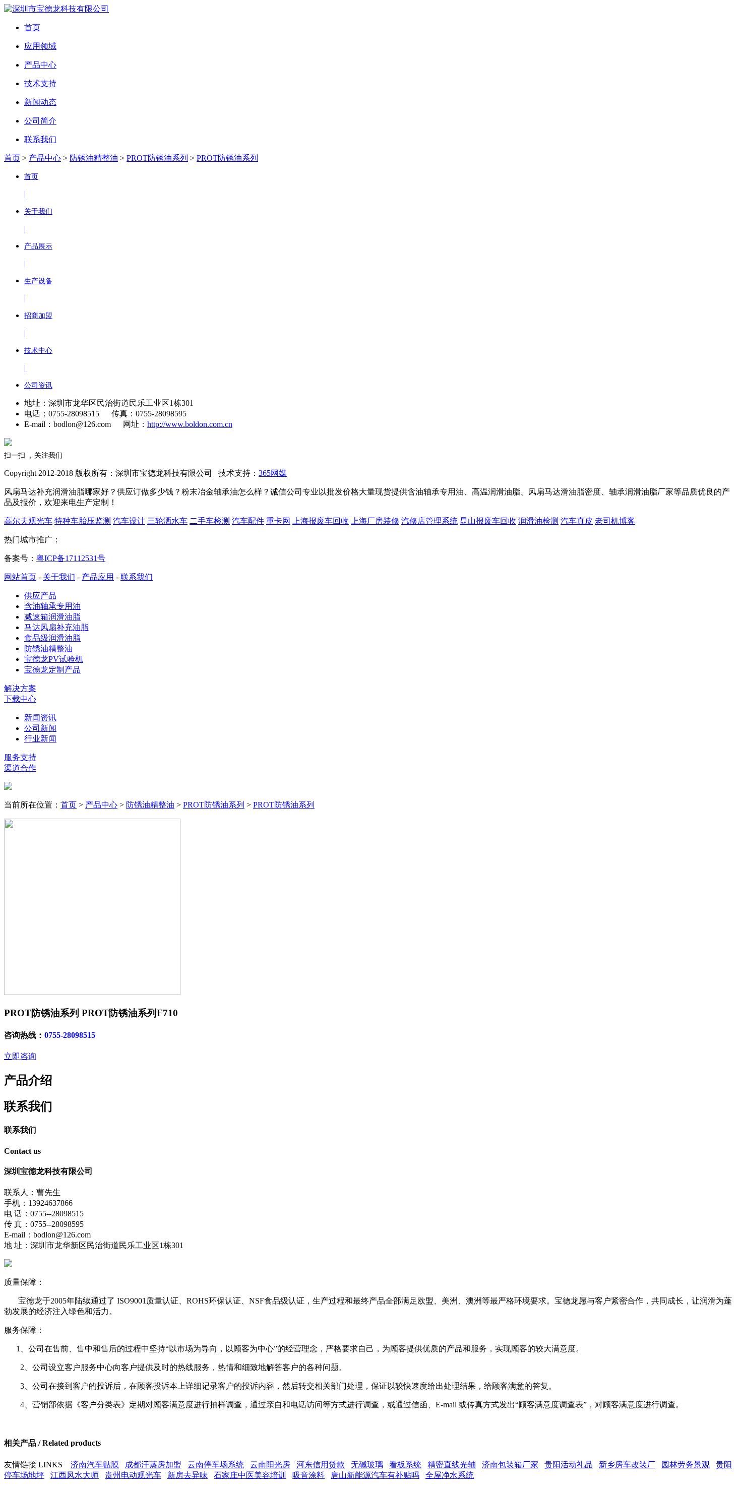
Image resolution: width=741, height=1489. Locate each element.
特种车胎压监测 (82, 521)
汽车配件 (248, 521)
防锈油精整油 (94, 158)
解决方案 (20, 688)
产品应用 (98, 577)
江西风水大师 (74, 1475)
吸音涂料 (308, 1475)
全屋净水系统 (449, 1475)
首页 (12, 158)
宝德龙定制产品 (52, 669)
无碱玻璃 (367, 1464)
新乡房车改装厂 (627, 1464)
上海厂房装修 (375, 521)
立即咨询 (20, 1056)
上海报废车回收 (320, 521)
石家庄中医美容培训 (250, 1475)
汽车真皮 (577, 521)
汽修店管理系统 (429, 521)
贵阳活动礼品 (568, 1464)
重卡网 (278, 521)
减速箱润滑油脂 (52, 616)
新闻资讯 (40, 717)
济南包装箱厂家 (510, 1464)
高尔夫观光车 (28, 521)
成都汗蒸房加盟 (153, 1464)
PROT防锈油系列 (157, 158)
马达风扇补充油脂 (56, 627)
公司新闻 (40, 728)
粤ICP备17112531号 (70, 558)
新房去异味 (187, 1475)
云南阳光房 (270, 1464)
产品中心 (45, 158)
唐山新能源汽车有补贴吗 (375, 1475)
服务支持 (20, 757)
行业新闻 (40, 738)
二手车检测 (210, 521)
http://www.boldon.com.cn (189, 424)
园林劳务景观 (685, 1464)
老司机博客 (615, 521)
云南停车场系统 (216, 1464)
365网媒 (273, 473)
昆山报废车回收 (488, 521)
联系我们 (136, 577)
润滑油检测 (538, 521)
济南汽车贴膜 (95, 1464)
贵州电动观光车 (133, 1475)
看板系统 (405, 1464)
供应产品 (40, 595)
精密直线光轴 (451, 1464)
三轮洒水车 (167, 521)
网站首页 (20, 577)
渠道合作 (20, 768)
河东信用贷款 (320, 1464)
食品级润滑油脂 (52, 638)
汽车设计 (129, 521)
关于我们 (59, 577)
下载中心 (20, 699)
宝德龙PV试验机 (53, 659)
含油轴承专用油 (52, 606)
